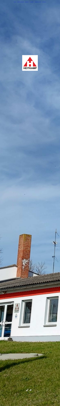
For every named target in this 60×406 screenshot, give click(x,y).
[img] (30, 203)
